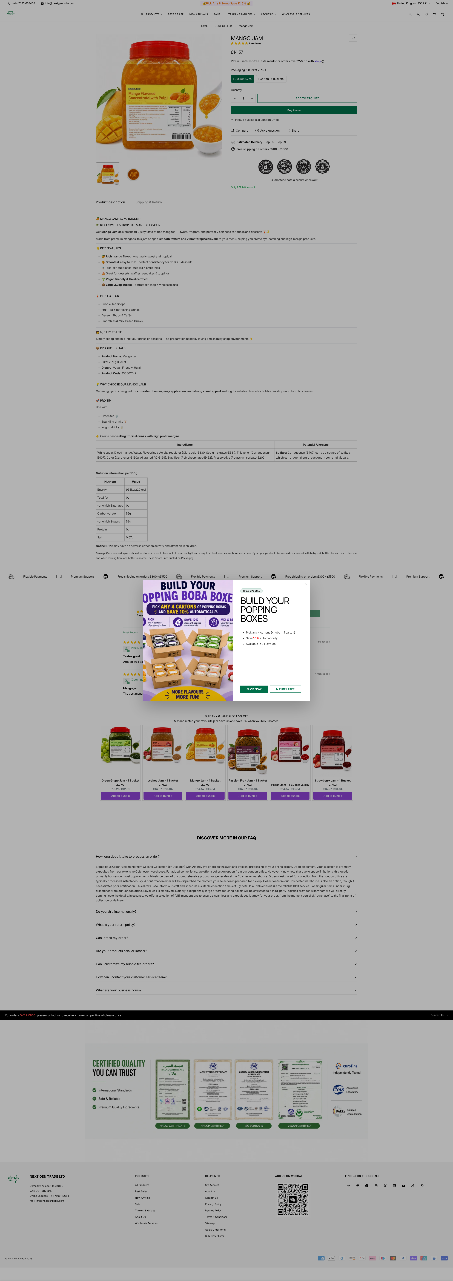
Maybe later (285, 689)
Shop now (254, 689)
